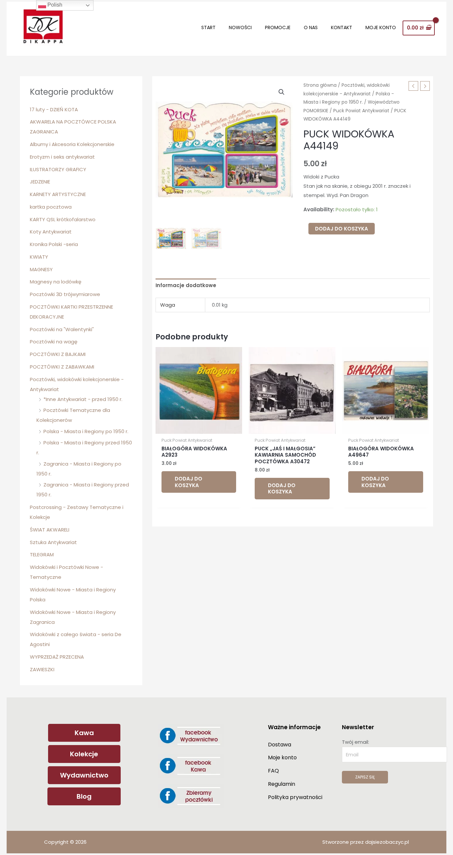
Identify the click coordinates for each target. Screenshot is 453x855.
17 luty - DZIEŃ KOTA (54, 109)
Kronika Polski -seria (54, 244)
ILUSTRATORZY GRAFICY (58, 169)
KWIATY (39, 256)
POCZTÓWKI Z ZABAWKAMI (62, 366)
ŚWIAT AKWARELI (49, 529)
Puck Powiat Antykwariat (361, 111)
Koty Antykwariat (51, 231)
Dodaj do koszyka (341, 228)
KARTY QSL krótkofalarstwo (63, 219)
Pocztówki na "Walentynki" (62, 329)
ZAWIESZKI (42, 669)
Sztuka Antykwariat (53, 542)
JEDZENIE (40, 181)
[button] (282, 92)
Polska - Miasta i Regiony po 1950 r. (85, 431)
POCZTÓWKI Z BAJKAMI (58, 354)
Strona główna (320, 85)
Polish (54, 5)
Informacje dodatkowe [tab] (186, 285)
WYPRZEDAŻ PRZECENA (57, 656)
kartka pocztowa (51, 206)
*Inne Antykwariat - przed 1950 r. (82, 399)
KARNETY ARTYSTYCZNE (58, 194)
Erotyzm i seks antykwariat (62, 156)
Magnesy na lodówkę (55, 281)
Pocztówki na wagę (53, 341)
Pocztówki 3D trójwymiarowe (65, 294)
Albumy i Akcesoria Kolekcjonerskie (72, 144)
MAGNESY (41, 269)
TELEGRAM (42, 554)
